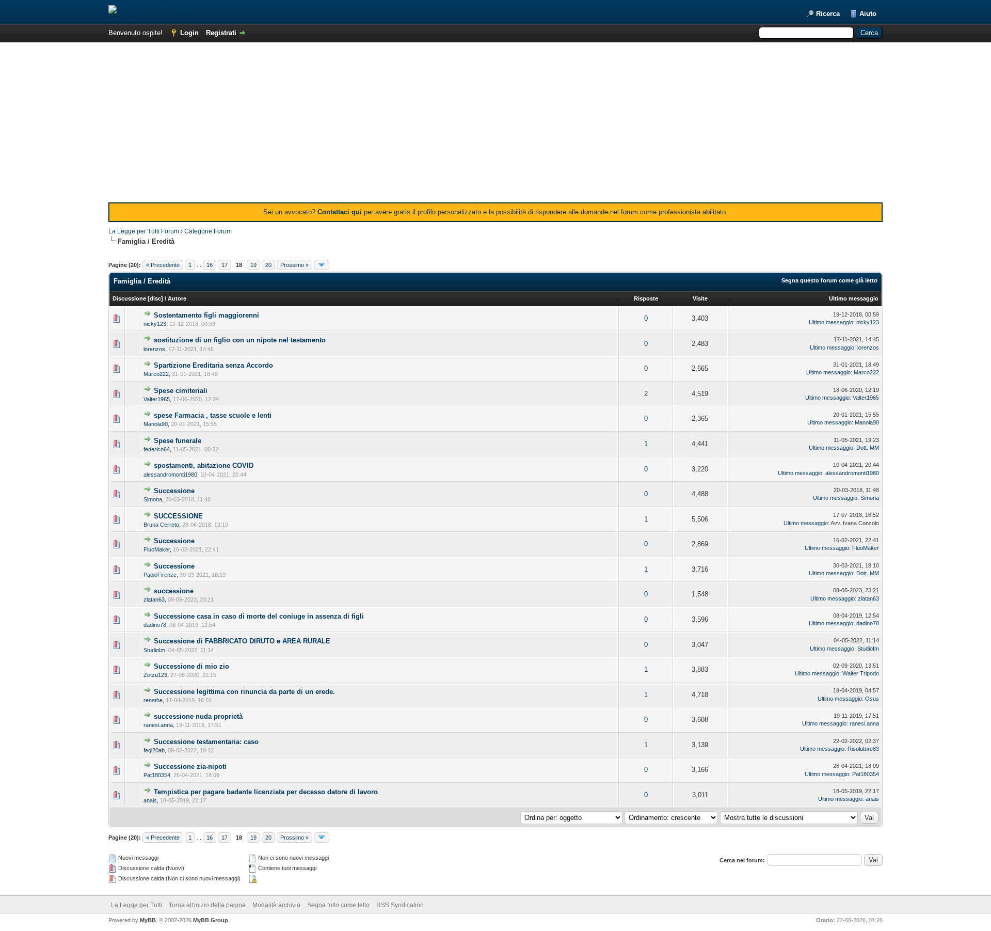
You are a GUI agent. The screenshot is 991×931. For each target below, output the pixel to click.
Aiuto (867, 14)
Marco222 (156, 374)
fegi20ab (154, 750)
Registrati (221, 33)
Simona (152, 499)
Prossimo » (294, 265)
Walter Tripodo (860, 673)
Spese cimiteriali (180, 391)
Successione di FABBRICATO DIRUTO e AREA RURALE (242, 641)
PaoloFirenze (160, 575)
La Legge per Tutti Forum (143, 231)
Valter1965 (156, 399)
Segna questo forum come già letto (829, 280)
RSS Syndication (400, 905)
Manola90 (155, 424)
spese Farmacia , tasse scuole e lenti (212, 415)
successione (174, 591)
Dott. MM (867, 448)
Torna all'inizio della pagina (207, 905)
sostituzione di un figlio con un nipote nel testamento (240, 340)
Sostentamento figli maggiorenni (206, 315)
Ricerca (828, 14)
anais (150, 800)
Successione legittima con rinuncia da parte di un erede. (244, 692)
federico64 (156, 449)
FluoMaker (156, 549)
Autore (177, 298)
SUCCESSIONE (178, 516)
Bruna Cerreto (161, 525)
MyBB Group (210, 920)
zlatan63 (154, 599)
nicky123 (154, 324)
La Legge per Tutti (136, 905)
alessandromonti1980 (170, 474)
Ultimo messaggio (853, 298)
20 (268, 265)
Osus (872, 699)
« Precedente (163, 265)
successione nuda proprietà (198, 716)
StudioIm (154, 650)
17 (224, 265)
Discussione (129, 298)
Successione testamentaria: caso (206, 742)
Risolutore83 (863, 749)
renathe (153, 700)
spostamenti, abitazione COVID (203, 465)
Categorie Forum (208, 231)
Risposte (646, 298)
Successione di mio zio (191, 666)
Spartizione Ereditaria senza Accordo (213, 365)
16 (209, 265)
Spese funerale (177, 441)
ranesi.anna (158, 725)
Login (189, 33)
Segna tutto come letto (338, 905)
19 (253, 265)
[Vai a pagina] (321, 265)
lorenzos (154, 349)
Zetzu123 (155, 675)
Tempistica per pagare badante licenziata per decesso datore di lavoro (266, 792)
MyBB (148, 920)
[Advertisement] (495, 125)
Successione (174, 491)
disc (155, 298)
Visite (700, 298)
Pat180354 (156, 775)
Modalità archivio (276, 905)
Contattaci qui (339, 212)
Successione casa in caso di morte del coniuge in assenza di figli (259, 616)
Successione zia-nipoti (190, 766)
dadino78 (154, 625)
